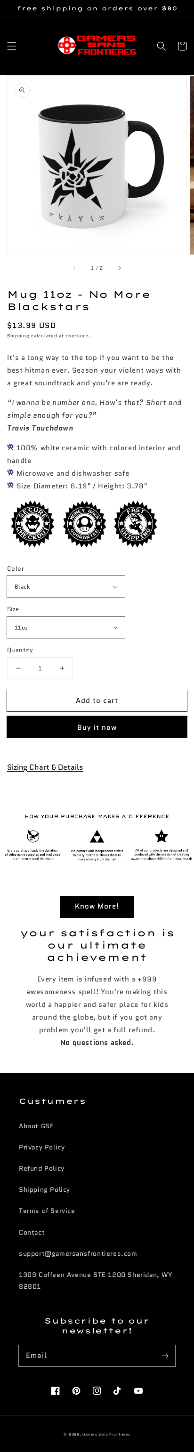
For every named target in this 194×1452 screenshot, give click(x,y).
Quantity (20, 650)
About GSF (36, 1126)
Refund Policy (42, 1168)
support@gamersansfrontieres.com (78, 1253)
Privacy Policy (42, 1147)
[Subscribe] (164, 1355)
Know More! (97, 906)
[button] (11, 46)
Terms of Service (47, 1210)
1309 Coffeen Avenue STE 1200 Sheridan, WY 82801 (96, 1280)
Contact (32, 1232)
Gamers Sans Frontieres (106, 1434)
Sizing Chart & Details (45, 767)
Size (13, 609)
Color (15, 568)
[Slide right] (119, 267)
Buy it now (97, 727)
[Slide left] (75, 267)
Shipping (18, 335)
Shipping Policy (44, 1189)
